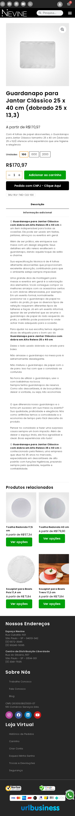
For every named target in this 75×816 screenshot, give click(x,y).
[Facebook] (9, 4)
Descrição (37, 204)
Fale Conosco (17, 689)
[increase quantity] (19, 175)
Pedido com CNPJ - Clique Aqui (37, 186)
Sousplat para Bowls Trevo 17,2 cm (52, 590)
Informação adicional (37, 212)
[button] (70, 13)
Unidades (11, 154)
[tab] (37, 204)
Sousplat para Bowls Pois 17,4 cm (19, 590)
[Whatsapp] (30, 4)
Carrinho (14, 741)
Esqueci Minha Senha (22, 756)
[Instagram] (2, 4)
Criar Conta (16, 748)
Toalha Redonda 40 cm (54, 527)
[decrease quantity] (9, 175)
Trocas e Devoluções (22, 763)
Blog (11, 696)
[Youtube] (23, 4)
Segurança (16, 770)
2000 (45, 154)
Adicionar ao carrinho (45, 175)
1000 (34, 154)
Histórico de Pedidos (21, 734)
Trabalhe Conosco (20, 681)
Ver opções (19, 542)
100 (24, 154)
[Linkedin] (16, 4)
